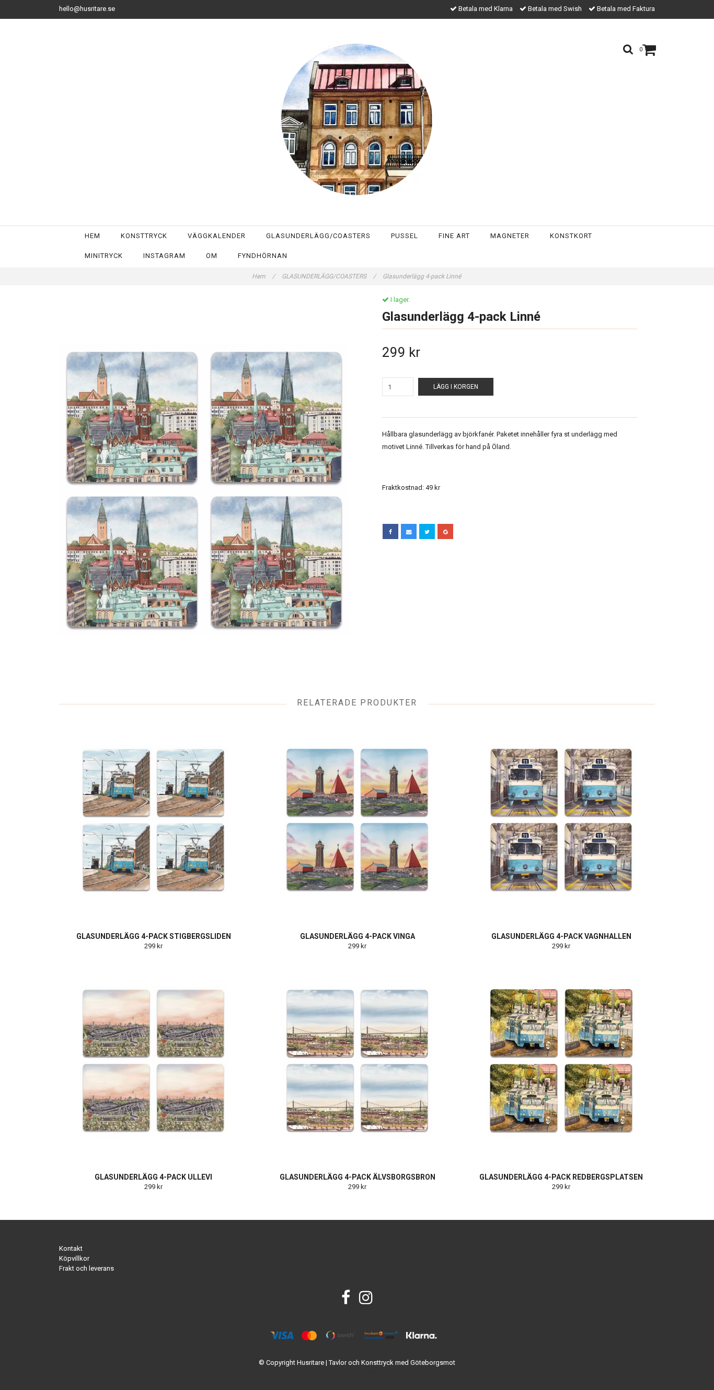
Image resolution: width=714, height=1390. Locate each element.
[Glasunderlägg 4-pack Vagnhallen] (561, 819)
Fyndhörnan (262, 256)
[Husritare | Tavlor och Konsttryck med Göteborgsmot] (357, 119)
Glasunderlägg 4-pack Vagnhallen (561, 936)
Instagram (164, 256)
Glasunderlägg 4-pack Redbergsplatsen (561, 1177)
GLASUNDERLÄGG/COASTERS (329, 276)
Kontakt (71, 1248)
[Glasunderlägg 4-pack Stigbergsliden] (153, 819)
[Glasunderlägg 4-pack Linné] (204, 489)
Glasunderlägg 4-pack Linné (423, 276)
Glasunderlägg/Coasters (318, 236)
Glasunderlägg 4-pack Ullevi (153, 1177)
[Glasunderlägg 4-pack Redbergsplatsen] (561, 1060)
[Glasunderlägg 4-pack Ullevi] (153, 1060)
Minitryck (104, 256)
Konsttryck (144, 236)
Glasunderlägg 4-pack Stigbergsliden (153, 936)
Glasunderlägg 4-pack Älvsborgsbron (357, 1177)
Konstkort (571, 236)
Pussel (404, 236)
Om (211, 256)
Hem (92, 236)
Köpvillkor (74, 1258)
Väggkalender (217, 236)
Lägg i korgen (455, 386)
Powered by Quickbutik (357, 1371)
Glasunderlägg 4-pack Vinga (357, 936)
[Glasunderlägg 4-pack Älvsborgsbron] (357, 1060)
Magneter (509, 236)
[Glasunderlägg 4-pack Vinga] (357, 819)
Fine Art (454, 236)
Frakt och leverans (86, 1268)
